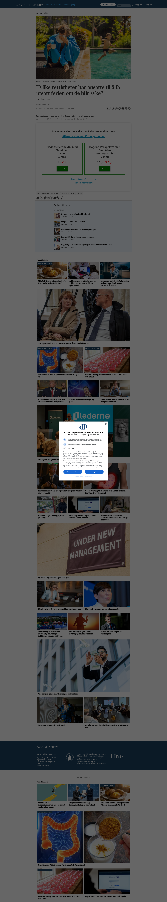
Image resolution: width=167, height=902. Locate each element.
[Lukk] (106, 424)
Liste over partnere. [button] (80, 458)
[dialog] (83, 451)
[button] (83, 448)
